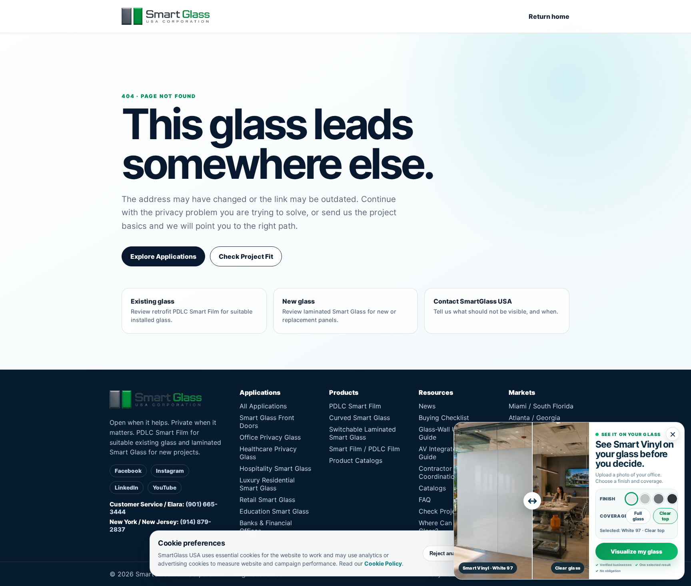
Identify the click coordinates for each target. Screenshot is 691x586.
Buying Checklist (444, 418)
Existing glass (191, 310)
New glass (339, 310)
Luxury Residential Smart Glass (267, 484)
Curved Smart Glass (359, 418)
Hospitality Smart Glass (275, 468)
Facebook (128, 471)
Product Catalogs (355, 460)
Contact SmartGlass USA (495, 306)
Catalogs (432, 488)
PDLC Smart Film (355, 406)
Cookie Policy (383, 563)
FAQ (425, 500)
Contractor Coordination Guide (448, 472)
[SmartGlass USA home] (166, 16)
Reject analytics (448, 553)
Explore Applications (163, 256)
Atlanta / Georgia (534, 418)
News (427, 406)
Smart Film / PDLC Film (364, 449)
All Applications (263, 406)
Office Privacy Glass (270, 437)
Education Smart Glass (274, 511)
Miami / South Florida (541, 406)
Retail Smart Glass (267, 500)
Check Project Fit (246, 256)
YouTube (164, 487)
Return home (549, 16)
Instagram (170, 471)
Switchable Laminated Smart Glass (362, 433)
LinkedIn (126, 487)
